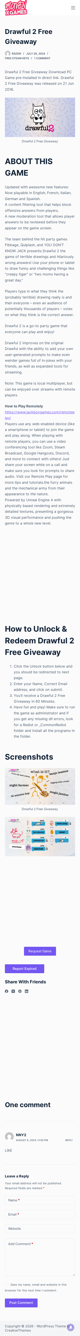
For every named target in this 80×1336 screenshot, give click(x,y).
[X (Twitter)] (13, 991)
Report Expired (24, 969)
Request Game (40, 951)
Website (14, 1228)
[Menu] (73, 8)
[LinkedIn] (26, 991)
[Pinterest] (20, 991)
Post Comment (21, 1303)
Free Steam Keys (17, 58)
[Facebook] (6, 991)
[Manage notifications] (70, 1327)
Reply (69, 1140)
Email (13, 1214)
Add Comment (20, 1244)
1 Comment (42, 58)
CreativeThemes (18, 1330)
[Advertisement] (40, 571)
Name (14, 1200)
